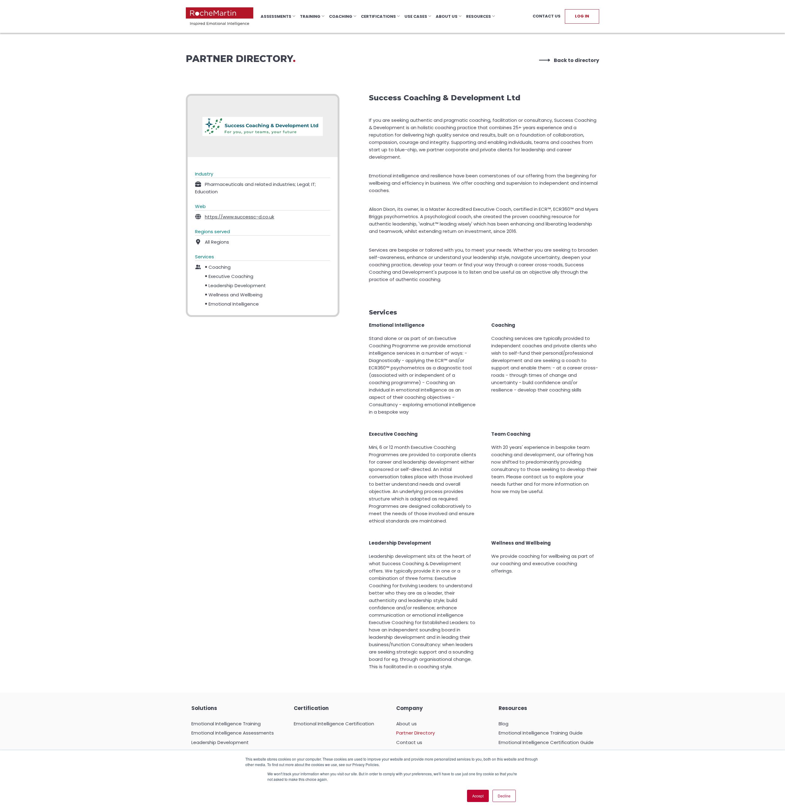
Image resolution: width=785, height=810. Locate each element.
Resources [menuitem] (513, 708)
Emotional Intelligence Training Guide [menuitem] (541, 733)
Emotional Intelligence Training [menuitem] (226, 723)
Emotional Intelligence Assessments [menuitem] (232, 733)
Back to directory (576, 60)
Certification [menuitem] (311, 708)
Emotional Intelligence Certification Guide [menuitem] (546, 742)
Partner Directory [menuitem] (415, 733)
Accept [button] (478, 795)
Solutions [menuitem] (204, 708)
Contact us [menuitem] (409, 742)
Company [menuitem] (409, 708)
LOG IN (582, 16)
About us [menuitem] (406, 723)
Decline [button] (504, 795)
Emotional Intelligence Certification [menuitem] (334, 723)
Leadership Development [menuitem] (220, 742)
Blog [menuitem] (503, 723)
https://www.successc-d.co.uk (239, 217)
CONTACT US (547, 16)
